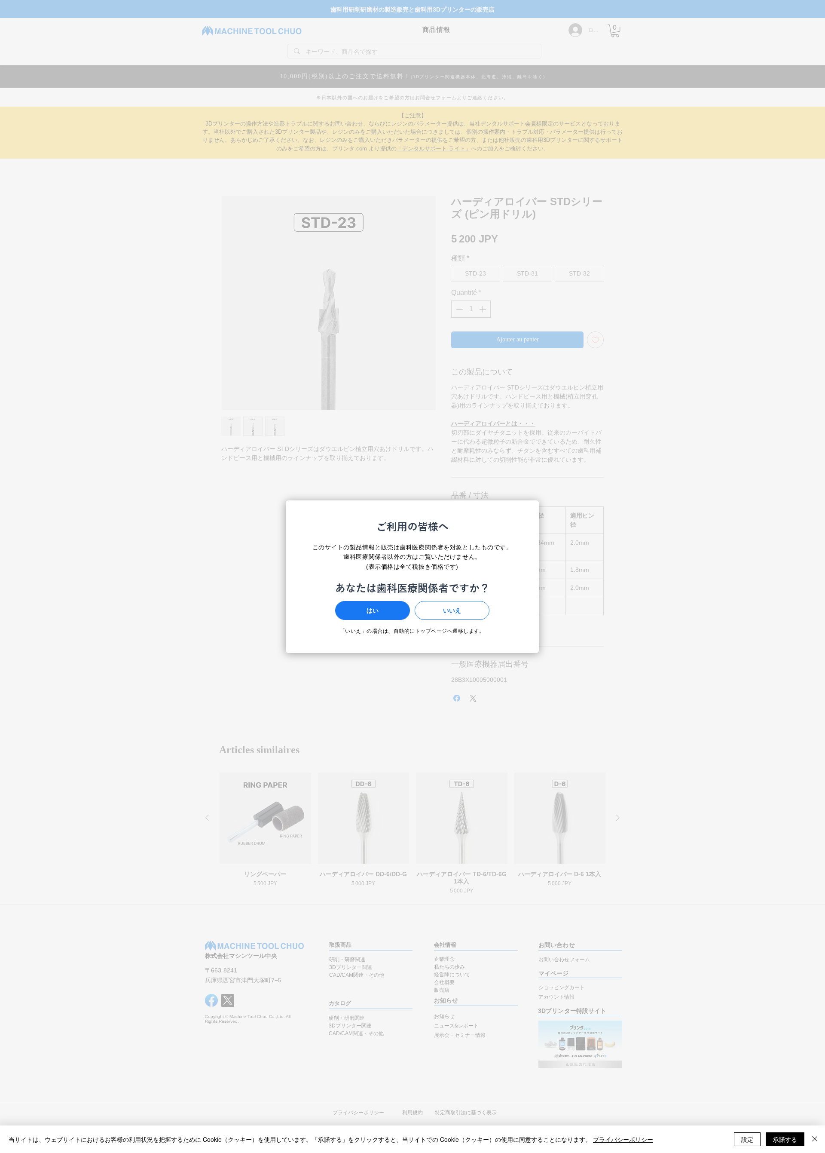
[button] (372, 610)
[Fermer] (815, 1139)
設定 (747, 1139)
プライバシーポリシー (623, 1139)
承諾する (785, 1139)
